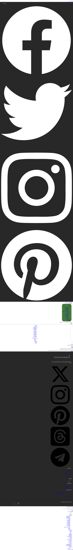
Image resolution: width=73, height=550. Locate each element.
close (72, 549)
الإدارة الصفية (68, 522)
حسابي (70, 543)
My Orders (70, 534)
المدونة (70, 530)
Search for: (70, 322)
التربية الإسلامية (68, 517)
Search (61, 322)
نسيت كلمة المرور (69, 548)
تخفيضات (69, 528)
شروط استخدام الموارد (68, 544)
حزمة (69, 527)
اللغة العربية (68, 518)
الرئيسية (70, 533)
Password (71, 509)
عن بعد (69, 526)
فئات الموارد (69, 515)
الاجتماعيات (68, 521)
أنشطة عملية (68, 525)
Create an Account (71, 506)
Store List (70, 535)
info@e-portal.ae (69, 496)
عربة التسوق (69, 546)
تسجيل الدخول (69, 540)
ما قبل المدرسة (68, 516)
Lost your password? (70, 511)
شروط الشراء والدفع (68, 545)
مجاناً (69, 529)
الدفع (70, 538)
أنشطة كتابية (68, 523)
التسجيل (70, 531)
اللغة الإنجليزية (68, 520)
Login (72, 510)
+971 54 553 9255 (59, 493)
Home (72, 345)
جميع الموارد (69, 542)
